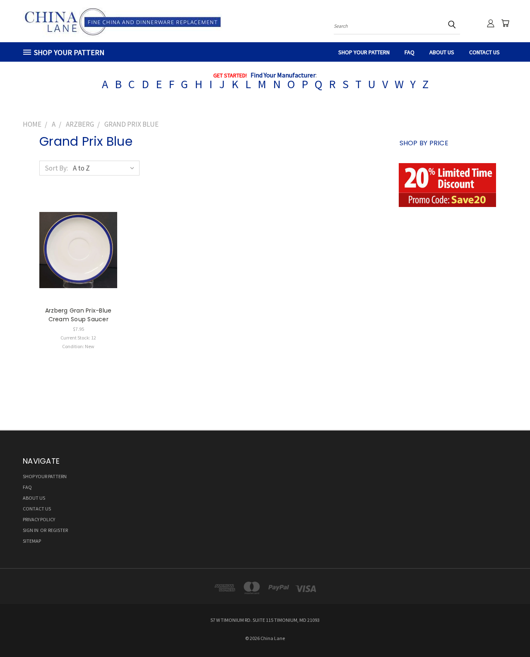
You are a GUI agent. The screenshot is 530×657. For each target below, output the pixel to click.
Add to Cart (78, 257)
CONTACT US (484, 52)
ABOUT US (441, 52)
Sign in (31, 530)
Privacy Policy (39, 519)
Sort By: (56, 168)
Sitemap (32, 541)
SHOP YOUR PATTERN (364, 52)
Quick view (78, 240)
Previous (506, 631)
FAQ (409, 52)
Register (58, 530)
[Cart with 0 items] (505, 23)
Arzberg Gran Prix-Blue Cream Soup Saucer (78, 314)
